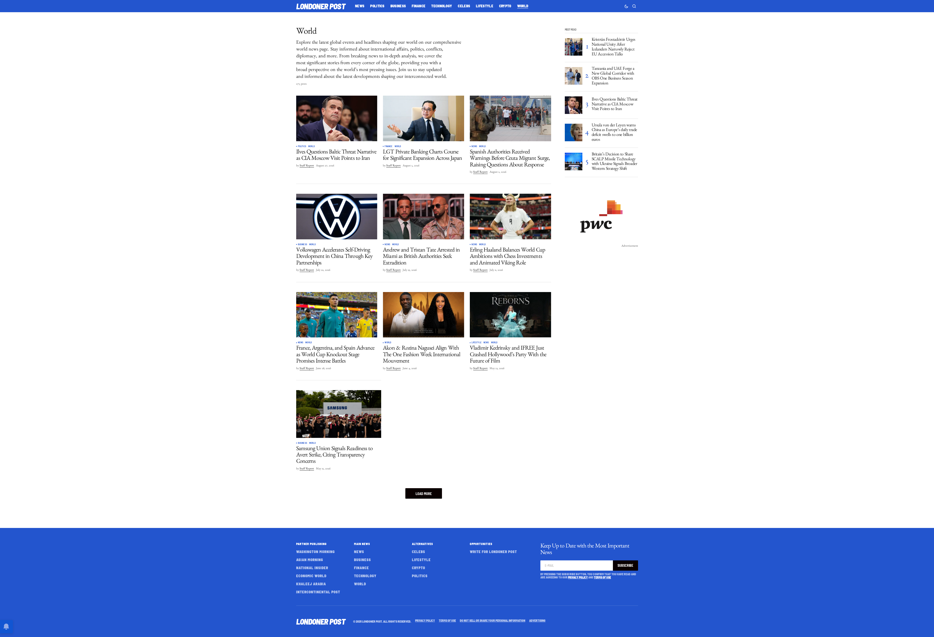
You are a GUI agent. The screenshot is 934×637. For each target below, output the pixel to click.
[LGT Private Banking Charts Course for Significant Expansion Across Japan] (423, 118)
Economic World (311, 576)
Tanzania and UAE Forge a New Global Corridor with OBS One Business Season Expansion (613, 76)
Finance (388, 146)
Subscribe (625, 565)
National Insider (312, 568)
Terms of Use (602, 577)
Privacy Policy (578, 577)
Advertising (537, 620)
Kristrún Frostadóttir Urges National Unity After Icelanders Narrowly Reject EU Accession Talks (613, 47)
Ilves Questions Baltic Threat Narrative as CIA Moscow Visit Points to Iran (615, 105)
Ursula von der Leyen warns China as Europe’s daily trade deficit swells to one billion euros (614, 133)
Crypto (418, 568)
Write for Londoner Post (493, 551)
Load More (424, 494)
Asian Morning (309, 559)
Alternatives (422, 544)
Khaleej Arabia (311, 584)
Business (302, 244)
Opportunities (481, 544)
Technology (365, 576)
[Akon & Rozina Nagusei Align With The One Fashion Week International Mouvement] (423, 315)
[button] (626, 6)
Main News (362, 544)
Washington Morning (315, 551)
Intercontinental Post (318, 592)
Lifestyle (477, 342)
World (311, 146)
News (474, 146)
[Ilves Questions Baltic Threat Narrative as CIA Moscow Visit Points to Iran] (336, 118)
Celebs (418, 551)
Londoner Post (321, 6)
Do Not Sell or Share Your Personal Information (492, 620)
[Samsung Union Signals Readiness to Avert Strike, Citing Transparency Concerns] (338, 414)
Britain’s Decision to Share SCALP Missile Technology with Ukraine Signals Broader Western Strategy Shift (614, 162)
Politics (302, 146)
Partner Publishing (311, 544)
